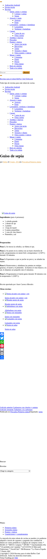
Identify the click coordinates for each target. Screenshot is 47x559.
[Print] (23, 353)
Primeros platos (35, 162)
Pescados (13, 40)
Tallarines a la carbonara (16, 410)
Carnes (12, 31)
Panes (16, 59)
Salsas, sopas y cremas (18, 12)
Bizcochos (18, 46)
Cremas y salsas (20, 14)
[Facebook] (23, 334)
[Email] (23, 350)
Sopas (16, 16)
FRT (16, 558)
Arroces (17, 20)
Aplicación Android (12, 5)
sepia (41, 412)
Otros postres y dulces (22, 53)
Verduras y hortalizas (22, 29)
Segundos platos (11, 530)
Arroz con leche (20, 44)
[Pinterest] (23, 346)
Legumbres (18, 27)
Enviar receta (10, 7)
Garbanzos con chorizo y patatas (19, 407)
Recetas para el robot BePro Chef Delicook (16, 79)
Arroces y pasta (15, 18)
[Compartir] (23, 357)
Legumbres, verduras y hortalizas (22, 25)
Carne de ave (19, 33)
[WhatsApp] (23, 342)
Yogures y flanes (20, 51)
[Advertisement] (23, 186)
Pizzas (16, 62)
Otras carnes (19, 36)
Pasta (16, 22)
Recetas (8, 9)
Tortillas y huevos (16, 38)
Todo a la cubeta (16, 68)
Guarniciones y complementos (16, 534)
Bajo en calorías (16, 66)
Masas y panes (15, 55)
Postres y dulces (16, 42)
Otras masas (19, 64)
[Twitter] (23, 338)
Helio (5, 162)
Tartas (16, 49)
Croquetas (18, 57)
